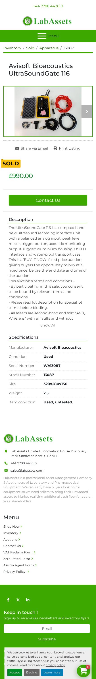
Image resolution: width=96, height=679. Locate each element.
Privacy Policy (14, 572)
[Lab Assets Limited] (29, 438)
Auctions (10, 539)
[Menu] (42, 36)
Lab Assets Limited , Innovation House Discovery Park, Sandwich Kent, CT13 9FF (48, 453)
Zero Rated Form (16, 559)
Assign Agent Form (18, 565)
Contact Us (48, 200)
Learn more (52, 672)
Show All (48, 325)
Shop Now (11, 527)
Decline (31, 672)
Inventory (10, 533)
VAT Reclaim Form (18, 552)
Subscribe (47, 639)
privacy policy (55, 665)
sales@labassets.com (26, 471)
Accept (15, 672)
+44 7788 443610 (48, 6)
